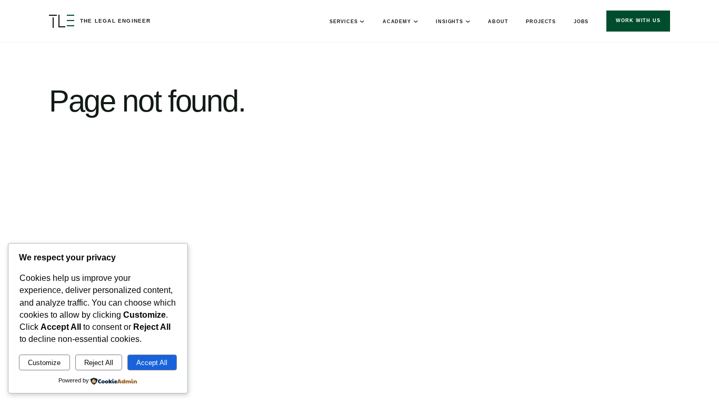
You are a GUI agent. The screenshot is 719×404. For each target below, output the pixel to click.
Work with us (638, 20)
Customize (44, 363)
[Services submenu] (362, 21)
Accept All (151, 363)
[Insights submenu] (468, 21)
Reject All (98, 363)
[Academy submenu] (415, 21)
